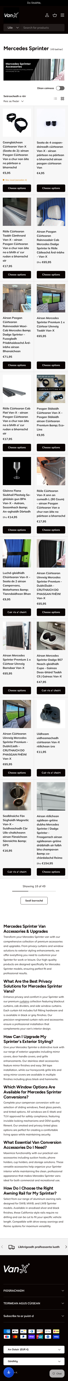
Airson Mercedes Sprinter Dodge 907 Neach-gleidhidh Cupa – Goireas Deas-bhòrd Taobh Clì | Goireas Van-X (50, 666)
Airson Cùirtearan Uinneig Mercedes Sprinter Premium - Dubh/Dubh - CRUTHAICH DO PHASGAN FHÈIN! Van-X (49, 585)
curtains (24, 1001)
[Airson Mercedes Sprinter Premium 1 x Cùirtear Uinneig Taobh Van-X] (51, 298)
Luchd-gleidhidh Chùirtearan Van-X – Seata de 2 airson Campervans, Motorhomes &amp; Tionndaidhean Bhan (17, 583)
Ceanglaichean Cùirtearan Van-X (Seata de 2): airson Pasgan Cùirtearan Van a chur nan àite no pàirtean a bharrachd (16, 155)
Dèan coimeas (45, 88)
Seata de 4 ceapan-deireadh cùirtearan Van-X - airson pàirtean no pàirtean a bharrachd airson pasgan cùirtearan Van (50, 155)
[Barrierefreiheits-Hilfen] (8, 1372)
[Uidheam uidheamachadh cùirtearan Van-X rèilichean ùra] (51, 714)
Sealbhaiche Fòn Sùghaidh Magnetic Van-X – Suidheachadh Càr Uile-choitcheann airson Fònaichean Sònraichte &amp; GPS (16, 830)
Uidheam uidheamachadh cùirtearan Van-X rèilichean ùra (48, 740)
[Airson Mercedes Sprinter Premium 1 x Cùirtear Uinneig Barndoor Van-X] (17, 636)
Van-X (14, 1372)
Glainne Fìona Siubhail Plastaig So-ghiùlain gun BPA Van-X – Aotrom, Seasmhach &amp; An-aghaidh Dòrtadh (17, 501)
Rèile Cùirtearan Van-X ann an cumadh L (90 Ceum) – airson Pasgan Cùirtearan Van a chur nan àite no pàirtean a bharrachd (51, 503)
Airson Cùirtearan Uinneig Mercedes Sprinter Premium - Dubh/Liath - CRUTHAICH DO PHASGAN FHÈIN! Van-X (15, 746)
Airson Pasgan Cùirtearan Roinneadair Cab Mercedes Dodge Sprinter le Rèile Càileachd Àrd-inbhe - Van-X (50, 244)
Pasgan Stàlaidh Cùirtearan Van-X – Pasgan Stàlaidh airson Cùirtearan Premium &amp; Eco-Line (51, 419)
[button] (55, 15)
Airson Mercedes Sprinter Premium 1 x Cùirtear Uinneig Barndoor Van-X (17, 662)
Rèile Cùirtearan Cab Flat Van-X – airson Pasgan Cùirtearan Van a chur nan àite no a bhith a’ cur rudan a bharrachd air (16, 421)
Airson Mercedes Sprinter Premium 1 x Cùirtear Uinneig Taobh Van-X (51, 324)
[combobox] (34, 27)
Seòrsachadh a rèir (14, 96)
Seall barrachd (34, 900)
